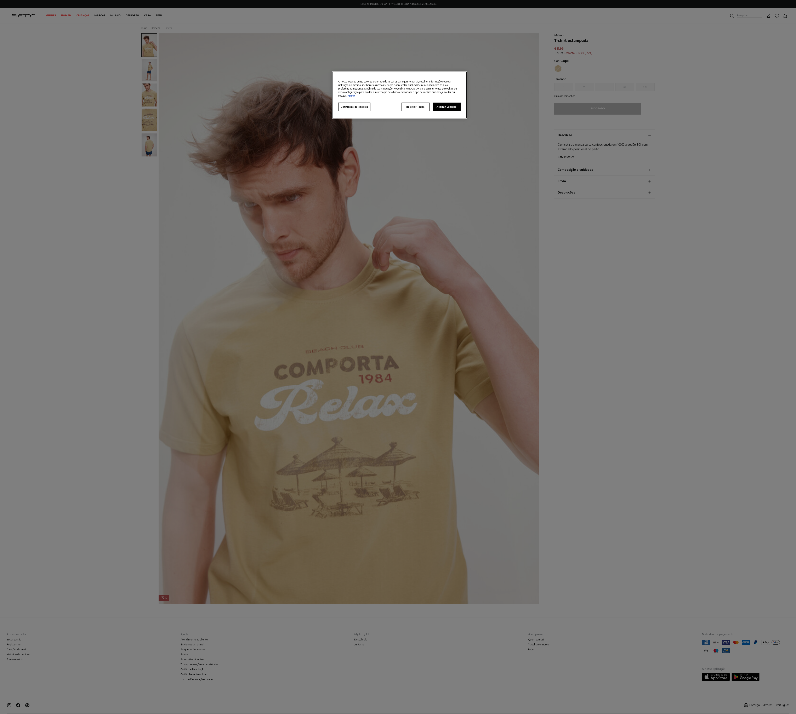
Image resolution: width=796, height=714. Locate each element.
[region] (399, 95)
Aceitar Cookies (447, 106)
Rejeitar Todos (415, 106)
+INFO (351, 95)
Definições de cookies (354, 106)
